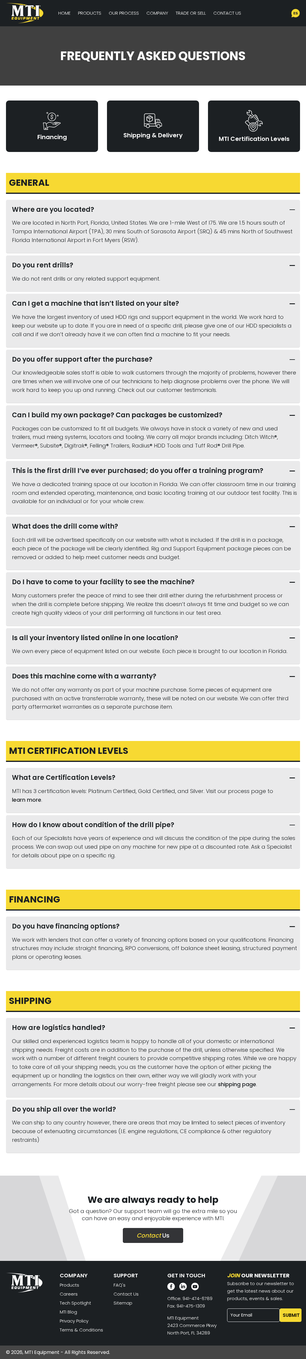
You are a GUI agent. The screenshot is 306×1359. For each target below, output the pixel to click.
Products (89, 13)
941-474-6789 (197, 1298)
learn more (26, 799)
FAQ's (120, 1285)
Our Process (124, 13)
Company (157, 13)
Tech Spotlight (75, 1303)
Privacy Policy (74, 1321)
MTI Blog (68, 1312)
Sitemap (123, 1303)
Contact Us (227, 13)
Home (64, 13)
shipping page (237, 1084)
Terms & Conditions (81, 1330)
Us (153, 1235)
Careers (69, 1294)
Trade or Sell (191, 13)
